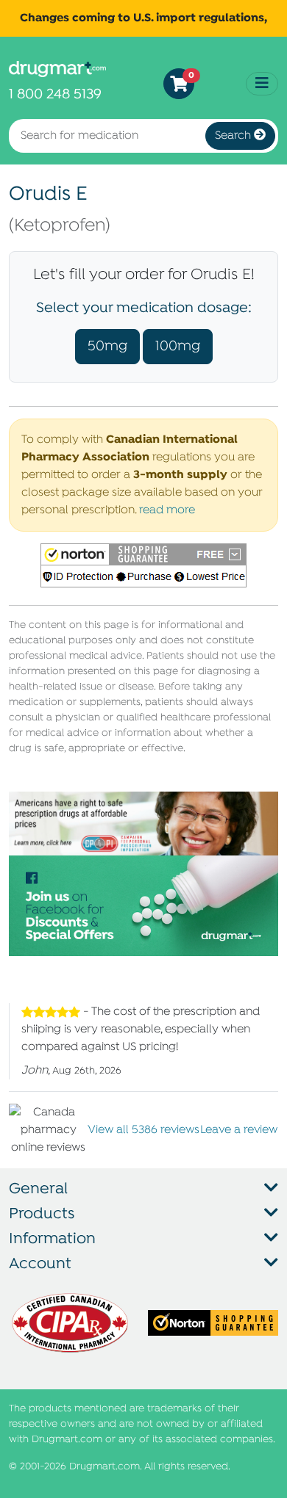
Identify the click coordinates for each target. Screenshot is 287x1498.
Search (234, 136)
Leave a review (238, 1130)
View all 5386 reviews (143, 1130)
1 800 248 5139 (55, 94)
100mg (177, 346)
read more (167, 510)
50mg (107, 346)
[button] (143, 565)
